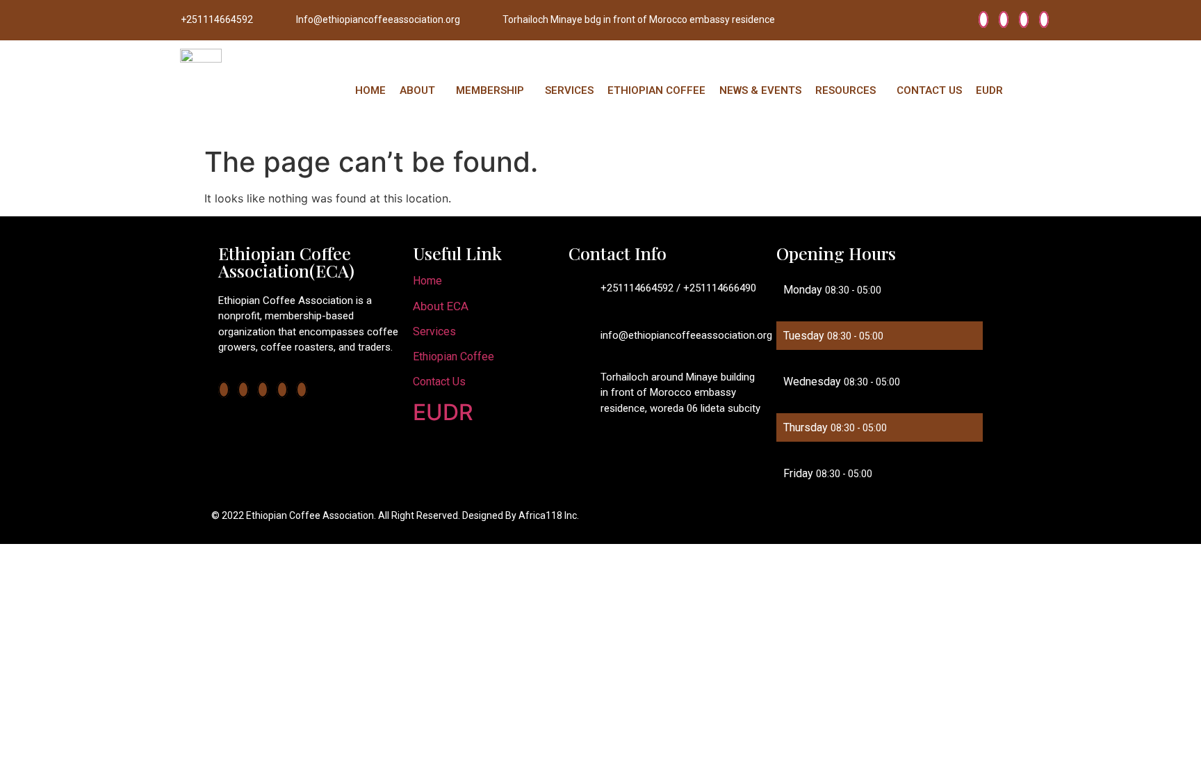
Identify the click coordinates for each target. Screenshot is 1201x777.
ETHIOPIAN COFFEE (656, 90)
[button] (421, 90)
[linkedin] (1024, 19)
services (434, 331)
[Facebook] (983, 19)
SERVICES (569, 90)
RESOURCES (845, 90)
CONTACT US (929, 90)
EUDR (989, 90)
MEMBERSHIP (490, 90)
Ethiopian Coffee (453, 356)
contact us (439, 381)
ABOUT (417, 90)
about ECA (440, 306)
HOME (370, 90)
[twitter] (1003, 19)
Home (427, 280)
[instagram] (1044, 19)
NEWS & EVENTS (760, 90)
